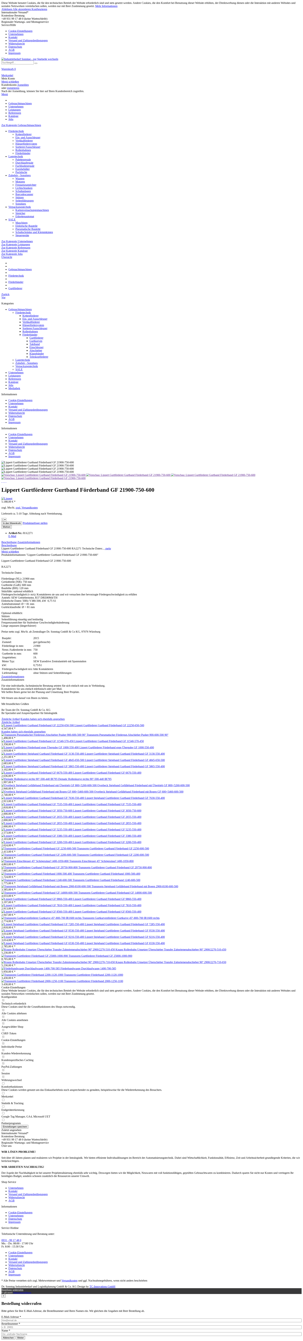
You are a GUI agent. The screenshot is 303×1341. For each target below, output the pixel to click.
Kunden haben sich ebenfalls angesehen (43, 719)
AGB (11, 49)
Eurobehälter (22, 169)
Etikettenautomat (24, 216)
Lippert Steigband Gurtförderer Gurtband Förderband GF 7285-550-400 (125, 924)
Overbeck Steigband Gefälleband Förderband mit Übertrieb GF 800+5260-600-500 (143, 785)
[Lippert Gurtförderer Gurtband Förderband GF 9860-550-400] (37, 899)
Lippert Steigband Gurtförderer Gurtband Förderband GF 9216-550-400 (125, 936)
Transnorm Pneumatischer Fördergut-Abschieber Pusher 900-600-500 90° (127, 734)
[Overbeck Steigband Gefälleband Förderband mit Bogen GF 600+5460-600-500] (47, 791)
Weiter (20, 1337)
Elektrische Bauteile (26, 225)
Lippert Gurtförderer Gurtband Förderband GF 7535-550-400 (107, 804)
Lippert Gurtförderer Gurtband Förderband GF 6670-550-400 (107, 772)
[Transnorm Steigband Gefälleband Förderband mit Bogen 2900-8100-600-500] (46, 886)
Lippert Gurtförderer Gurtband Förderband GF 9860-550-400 (107, 899)
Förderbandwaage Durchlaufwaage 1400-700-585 (88, 968)
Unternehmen (15, 34)
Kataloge (13, 382)
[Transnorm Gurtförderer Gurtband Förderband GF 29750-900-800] (39, 867)
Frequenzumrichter (25, 184)
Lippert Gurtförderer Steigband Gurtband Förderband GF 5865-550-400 (125, 766)
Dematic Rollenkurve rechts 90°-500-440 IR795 (85, 779)
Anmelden (23, 84)
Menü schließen (10, 81)
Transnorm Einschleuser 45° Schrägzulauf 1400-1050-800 (101, 861)
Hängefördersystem (26, 143)
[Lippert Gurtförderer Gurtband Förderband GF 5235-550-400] (37, 829)
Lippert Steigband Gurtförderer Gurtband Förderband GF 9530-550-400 (125, 930)
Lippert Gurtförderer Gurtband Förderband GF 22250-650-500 (109, 725)
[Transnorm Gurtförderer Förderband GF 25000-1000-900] (35, 955)
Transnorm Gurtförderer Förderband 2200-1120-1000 (93, 974)
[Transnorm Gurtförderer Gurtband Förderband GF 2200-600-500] (39, 854)
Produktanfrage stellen (35, 523)
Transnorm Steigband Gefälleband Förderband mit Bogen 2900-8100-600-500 (135, 886)
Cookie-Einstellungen (20, 30)
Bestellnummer (10, 1323)
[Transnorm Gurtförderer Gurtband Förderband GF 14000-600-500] (39, 892)
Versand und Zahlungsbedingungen (28, 40)
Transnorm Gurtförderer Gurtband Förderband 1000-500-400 (106, 873)
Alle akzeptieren (22, 9)
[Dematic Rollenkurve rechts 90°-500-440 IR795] (29, 779)
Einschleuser (36, 347)
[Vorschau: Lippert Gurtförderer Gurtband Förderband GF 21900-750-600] (43, 474)
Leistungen (14, 375)
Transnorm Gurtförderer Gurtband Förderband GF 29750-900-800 (115, 867)
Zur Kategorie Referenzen (15, 247)
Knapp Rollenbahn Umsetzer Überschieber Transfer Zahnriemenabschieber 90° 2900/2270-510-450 (171, 949)
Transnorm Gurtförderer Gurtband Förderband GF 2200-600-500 (113, 854)
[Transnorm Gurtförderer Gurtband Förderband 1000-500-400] (37, 873)
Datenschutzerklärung (22, 1292)
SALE (12, 219)
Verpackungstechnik (19, 206)
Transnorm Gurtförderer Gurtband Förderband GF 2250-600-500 (113, 848)
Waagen (19, 178)
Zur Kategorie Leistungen (15, 244)
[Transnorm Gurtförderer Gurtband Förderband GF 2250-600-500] (39, 848)
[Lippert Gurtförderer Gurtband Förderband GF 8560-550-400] (37, 911)
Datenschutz (15, 46)
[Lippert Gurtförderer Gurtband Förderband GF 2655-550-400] (37, 816)
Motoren (20, 181)
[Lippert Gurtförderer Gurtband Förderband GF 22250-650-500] (38, 725)
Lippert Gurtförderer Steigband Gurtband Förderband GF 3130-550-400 (125, 753)
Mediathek (14, 388)
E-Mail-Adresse (11, 1316)
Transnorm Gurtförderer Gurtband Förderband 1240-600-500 (106, 880)
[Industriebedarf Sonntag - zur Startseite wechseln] (29, 59)
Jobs (10, 385)
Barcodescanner (24, 194)
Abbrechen (8, 1337)
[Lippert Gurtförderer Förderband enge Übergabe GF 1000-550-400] (40, 747)
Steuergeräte (22, 235)
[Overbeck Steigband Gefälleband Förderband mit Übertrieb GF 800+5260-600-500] (49, 785)
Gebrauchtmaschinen (20, 309)
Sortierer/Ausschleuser (27, 146)
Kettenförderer (23, 134)
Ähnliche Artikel (10, 719)
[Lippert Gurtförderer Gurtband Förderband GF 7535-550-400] (37, 804)
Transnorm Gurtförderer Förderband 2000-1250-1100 (93, 981)
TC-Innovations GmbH (102, 1286)
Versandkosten (69, 1280)
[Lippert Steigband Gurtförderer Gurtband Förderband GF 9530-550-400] (43, 930)
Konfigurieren (39, 9)
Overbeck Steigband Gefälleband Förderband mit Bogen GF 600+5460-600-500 (138, 791)
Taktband (34, 344)
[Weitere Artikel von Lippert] (6, 498)
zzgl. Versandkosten (27, 507)
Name (5, 1330)
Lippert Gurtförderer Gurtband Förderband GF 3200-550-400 (107, 842)
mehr (108, 548)
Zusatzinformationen (28, 542)
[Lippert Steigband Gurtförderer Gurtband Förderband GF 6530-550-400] (43, 943)
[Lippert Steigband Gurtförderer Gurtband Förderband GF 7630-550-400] (43, 797)
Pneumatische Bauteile (28, 229)
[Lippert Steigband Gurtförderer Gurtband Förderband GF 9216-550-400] (43, 936)
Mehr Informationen (106, 6)
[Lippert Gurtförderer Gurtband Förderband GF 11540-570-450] (37, 741)
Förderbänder (22, 153)
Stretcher (20, 213)
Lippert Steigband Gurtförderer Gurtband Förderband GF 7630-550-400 (125, 797)
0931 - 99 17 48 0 (11, 1240)
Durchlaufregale (24, 162)
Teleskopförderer (38, 356)
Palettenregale (23, 159)
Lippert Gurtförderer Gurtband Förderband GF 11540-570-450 (109, 741)
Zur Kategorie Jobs (12, 253)
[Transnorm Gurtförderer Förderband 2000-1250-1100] (32, 981)
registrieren (13, 87)
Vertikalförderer (24, 140)
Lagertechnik (15, 156)
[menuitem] (151, 39)
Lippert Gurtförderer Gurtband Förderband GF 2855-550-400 (107, 823)
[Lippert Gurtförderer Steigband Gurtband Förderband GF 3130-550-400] (43, 753)
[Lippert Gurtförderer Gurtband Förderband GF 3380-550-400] (37, 835)
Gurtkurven (35, 340)
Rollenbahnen (23, 150)
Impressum (14, 53)
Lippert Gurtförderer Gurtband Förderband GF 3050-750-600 (107, 810)
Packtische (21, 172)
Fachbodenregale (24, 165)
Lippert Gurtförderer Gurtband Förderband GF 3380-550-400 (107, 835)
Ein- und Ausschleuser (27, 137)
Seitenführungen (24, 200)
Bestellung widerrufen (12, 1290)
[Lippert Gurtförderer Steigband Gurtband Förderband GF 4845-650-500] (43, 760)
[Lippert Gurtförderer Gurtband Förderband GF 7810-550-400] (37, 905)
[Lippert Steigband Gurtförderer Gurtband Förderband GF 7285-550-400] (43, 924)
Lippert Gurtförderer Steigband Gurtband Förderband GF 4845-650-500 (125, 760)
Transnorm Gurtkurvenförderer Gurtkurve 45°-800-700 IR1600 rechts (121, 917)
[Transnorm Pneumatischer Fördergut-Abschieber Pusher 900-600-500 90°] (44, 734)
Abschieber (35, 350)
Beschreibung (9, 542)
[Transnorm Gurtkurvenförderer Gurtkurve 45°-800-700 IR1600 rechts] (41, 917)
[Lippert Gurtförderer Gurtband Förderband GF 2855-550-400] (37, 823)
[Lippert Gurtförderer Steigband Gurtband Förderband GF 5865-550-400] (43, 766)
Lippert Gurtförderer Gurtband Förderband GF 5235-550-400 (107, 829)
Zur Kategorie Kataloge (14, 250)
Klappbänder (36, 353)
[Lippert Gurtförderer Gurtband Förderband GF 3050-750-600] (37, 810)
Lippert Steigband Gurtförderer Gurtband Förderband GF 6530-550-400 (125, 943)
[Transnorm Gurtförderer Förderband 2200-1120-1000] (32, 974)
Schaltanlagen (23, 191)
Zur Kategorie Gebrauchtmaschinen (21, 125)
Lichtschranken (23, 187)
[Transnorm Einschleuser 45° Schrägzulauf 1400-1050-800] (35, 861)
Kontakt (12, 37)
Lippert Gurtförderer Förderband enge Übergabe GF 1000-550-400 (116, 747)
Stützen (19, 197)
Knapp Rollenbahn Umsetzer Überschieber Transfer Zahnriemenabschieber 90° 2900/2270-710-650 (171, 962)
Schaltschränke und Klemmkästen (34, 232)
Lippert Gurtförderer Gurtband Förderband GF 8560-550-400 (107, 911)
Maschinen (21, 222)
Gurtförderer (36, 337)
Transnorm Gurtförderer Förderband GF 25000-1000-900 (100, 955)
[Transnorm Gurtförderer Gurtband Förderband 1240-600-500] (37, 880)
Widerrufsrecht (16, 43)
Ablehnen (7, 9)
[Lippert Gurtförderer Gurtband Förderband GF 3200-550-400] (37, 842)
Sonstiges (20, 203)
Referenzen (14, 378)
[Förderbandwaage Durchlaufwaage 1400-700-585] (30, 968)
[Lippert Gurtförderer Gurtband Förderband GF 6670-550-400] (37, 772)
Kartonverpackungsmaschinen (32, 210)
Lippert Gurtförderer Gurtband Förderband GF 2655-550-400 (107, 816)
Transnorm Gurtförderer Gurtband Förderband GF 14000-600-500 (115, 892)
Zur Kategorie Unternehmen (17, 241)
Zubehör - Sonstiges (19, 175)
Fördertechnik (16, 131)
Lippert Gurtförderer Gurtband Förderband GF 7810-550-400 (107, 905)
